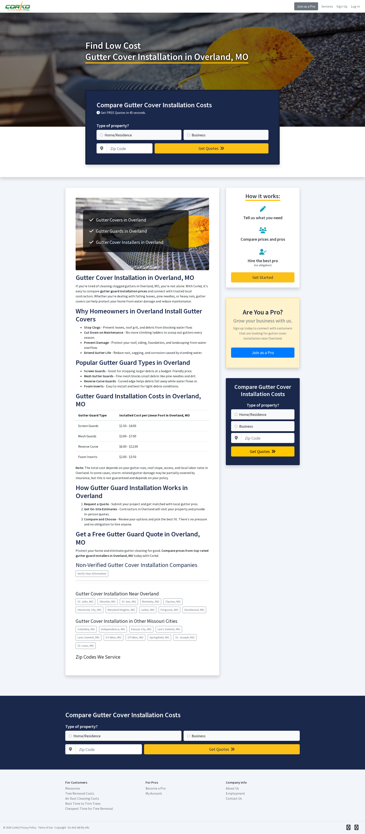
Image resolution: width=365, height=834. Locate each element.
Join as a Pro (306, 6)
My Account (154, 793)
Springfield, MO (159, 637)
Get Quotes (209, 148)
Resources (72, 788)
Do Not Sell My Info (78, 827)
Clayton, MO (173, 601)
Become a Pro (156, 788)
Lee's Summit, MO (169, 629)
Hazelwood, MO (194, 610)
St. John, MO (85, 601)
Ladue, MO (147, 610)
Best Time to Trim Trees (83, 803)
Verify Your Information (92, 573)
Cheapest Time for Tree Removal (89, 808)
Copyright (60, 827)
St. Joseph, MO (185, 637)
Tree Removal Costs (79, 793)
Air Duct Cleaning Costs (82, 798)
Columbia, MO (86, 629)
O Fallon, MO (113, 637)
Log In (355, 6)
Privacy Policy (28, 827)
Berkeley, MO (150, 601)
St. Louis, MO (86, 645)
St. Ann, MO (129, 601)
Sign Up (341, 6)
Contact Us (234, 798)
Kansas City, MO (141, 629)
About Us (232, 788)
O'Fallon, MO (135, 637)
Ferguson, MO (169, 610)
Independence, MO (113, 629)
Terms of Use (45, 827)
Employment (235, 793)
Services (327, 6)
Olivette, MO (107, 601)
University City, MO (89, 610)
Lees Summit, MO (88, 637)
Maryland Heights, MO (121, 610)
